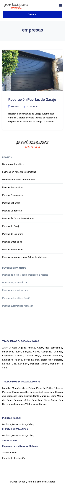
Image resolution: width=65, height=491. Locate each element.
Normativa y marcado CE (15, 282)
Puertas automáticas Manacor (17, 305)
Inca (24, 424)
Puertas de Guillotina (12, 234)
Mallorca (15, 106)
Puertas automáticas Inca (15, 290)
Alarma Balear (9, 452)
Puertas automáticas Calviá (16, 298)
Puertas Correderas (12, 210)
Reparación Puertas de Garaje (32, 99)
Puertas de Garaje (11, 226)
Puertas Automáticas (13, 187)
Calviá (30, 424)
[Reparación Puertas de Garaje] (32, 70)
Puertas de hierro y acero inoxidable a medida (25, 274)
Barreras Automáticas (13, 164)
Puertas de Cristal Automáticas (18, 218)
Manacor (16, 424)
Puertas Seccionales (12, 249)
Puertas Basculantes (12, 195)
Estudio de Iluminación (13, 458)
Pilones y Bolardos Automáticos (18, 179)
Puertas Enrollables (12, 241)
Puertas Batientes (11, 203)
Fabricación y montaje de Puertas (19, 172)
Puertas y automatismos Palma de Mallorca (24, 257)
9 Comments (32, 106)
